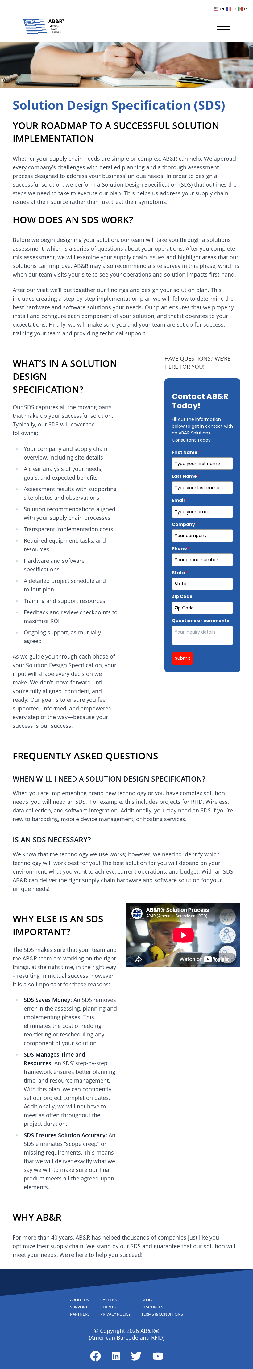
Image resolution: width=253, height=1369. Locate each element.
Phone (180, 548)
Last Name (185, 476)
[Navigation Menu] (223, 26)
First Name (186, 452)
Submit (182, 658)
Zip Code (182, 596)
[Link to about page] (95, 1356)
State (179, 573)
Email (179, 500)
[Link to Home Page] (43, 26)
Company (184, 524)
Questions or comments (200, 620)
